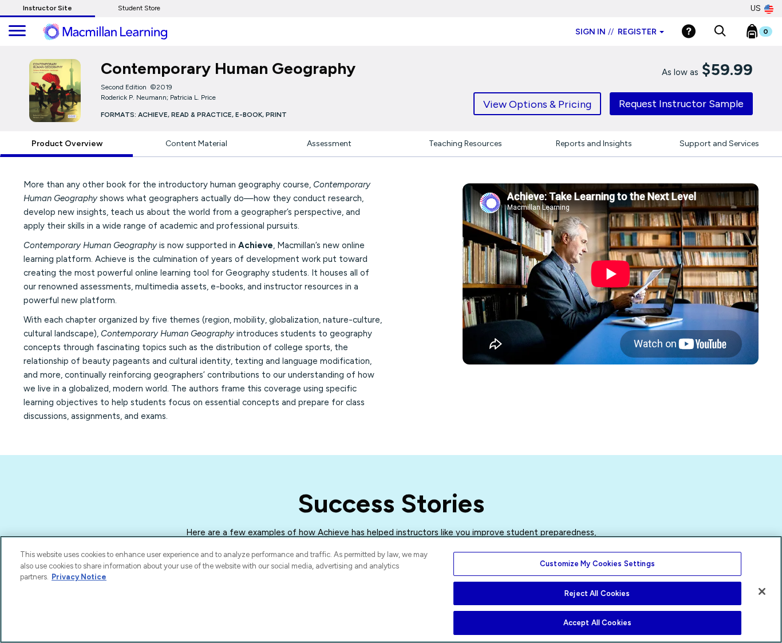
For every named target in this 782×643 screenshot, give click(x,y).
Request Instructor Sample (681, 103)
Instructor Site (47, 8)
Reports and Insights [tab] (594, 143)
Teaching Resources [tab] (465, 143)
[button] (720, 31)
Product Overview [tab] (66, 143)
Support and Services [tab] (719, 143)
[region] (391, 589)
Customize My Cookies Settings (597, 563)
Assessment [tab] (329, 143)
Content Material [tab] (196, 143)
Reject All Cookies (597, 593)
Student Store (139, 8)
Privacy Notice (79, 577)
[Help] (689, 31)
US (756, 8)
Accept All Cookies (597, 622)
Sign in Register (616, 32)
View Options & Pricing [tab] (537, 104)
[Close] (762, 591)
